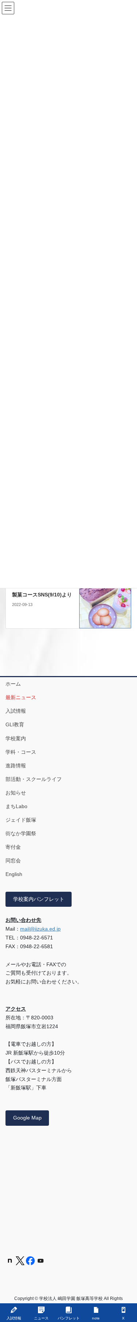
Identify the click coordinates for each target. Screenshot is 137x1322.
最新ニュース (20, 697)
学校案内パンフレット (38, 899)
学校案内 (15, 738)
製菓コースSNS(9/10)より (42, 595)
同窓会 (13, 860)
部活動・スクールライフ (33, 779)
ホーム (13, 684)
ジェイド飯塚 (20, 820)
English (13, 874)
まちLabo (16, 806)
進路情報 (15, 765)
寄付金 (13, 847)
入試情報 (15, 711)
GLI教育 (14, 724)
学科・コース (20, 752)
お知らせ (15, 793)
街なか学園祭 (20, 833)
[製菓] (105, 601)
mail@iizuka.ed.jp (40, 929)
